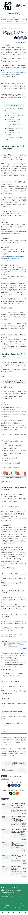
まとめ (6, 139)
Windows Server (17, 776)
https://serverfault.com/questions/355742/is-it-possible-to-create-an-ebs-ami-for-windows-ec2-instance (13, 414)
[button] (25, 37)
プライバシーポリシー (20, 907)
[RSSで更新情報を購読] (17, 793)
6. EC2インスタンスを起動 (13, 132)
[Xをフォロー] (10, 793)
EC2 (10, 776)
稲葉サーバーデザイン (9, 887)
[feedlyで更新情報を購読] (14, 793)
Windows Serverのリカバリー (12, 113)
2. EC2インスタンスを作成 (13, 119)
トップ (7, 903)
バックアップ (5, 778)
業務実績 (7, 905)
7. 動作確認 (9, 134)
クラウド (5, 776)
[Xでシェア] (15, 37)
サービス (21, 903)
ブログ (14, 910)
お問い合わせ (7, 907)
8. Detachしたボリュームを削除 (14, 137)
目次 (11, 105)
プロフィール (20, 905)
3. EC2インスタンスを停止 (13, 121)
